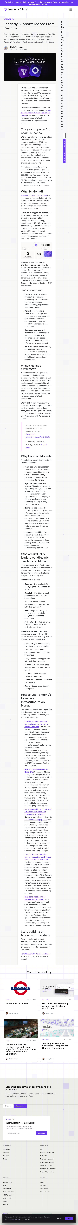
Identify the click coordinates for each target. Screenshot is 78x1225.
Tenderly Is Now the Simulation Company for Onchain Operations (55, 1045)
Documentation (8, 1192)
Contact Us (44, 1188)
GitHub (5, 1201)
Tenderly (9, 1000)
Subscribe (41, 1133)
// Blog (23, 9)
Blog (4, 1185)
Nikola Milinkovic (16, 47)
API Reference (8, 1195)
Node (5, 1159)
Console (6, 1152)
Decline (59, 1218)
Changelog (7, 1188)
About (42, 1182)
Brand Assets (44, 1192)
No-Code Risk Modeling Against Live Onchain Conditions (55, 1006)
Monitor (6, 1156)
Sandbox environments (48, 1168)
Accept (69, 1218)
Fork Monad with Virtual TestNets (35, 954)
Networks (43, 1156)
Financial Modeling (46, 1159)
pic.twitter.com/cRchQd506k (38, 437)
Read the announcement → (39, 4)
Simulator (6, 1149)
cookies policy (16, 1219)
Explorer (8, 1106)
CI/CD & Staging (46, 1165)
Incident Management (47, 1162)
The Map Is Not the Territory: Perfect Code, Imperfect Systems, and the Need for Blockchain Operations (21, 1049)
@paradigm (30, 434)
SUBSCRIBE (65, 151)
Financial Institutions (47, 1152)
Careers (43, 1185)
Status (5, 1204)
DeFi (41, 1149)
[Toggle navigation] (71, 9)
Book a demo (20, 1106)
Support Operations (47, 1172)
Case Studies (7, 1182)
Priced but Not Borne (17, 1003)
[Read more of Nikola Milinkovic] (7, 48)
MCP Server (7, 1198)
